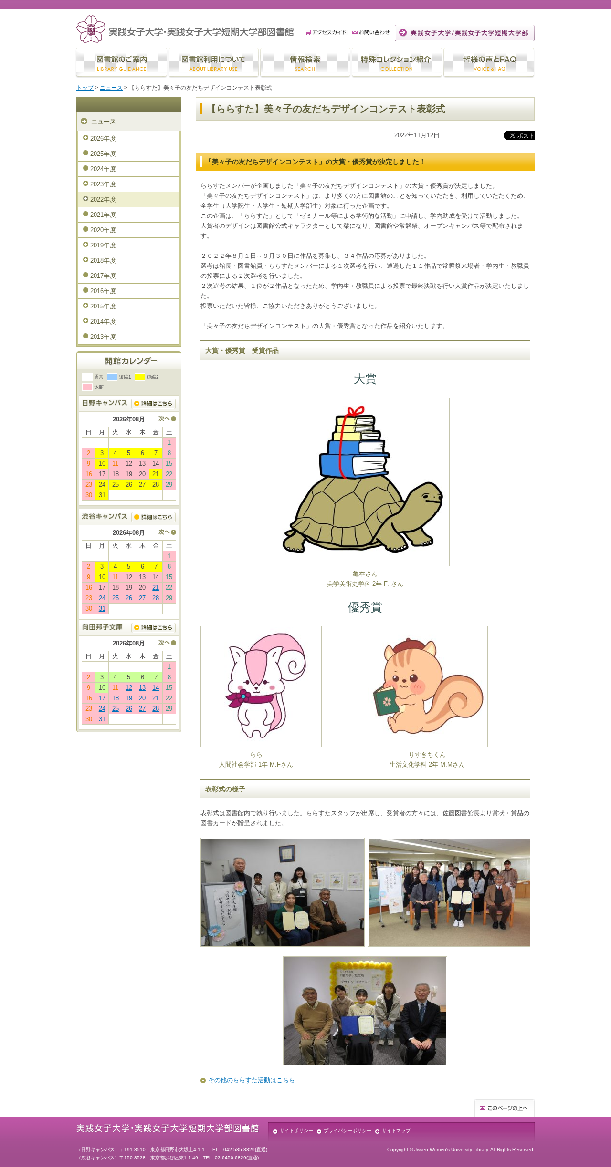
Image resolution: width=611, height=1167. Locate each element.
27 (142, 598)
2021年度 (103, 214)
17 (102, 698)
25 (115, 598)
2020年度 (103, 230)
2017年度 (103, 275)
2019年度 (103, 245)
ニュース (111, 87)
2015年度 (103, 306)
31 (102, 608)
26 (129, 598)
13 (142, 687)
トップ (85, 87)
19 (129, 698)
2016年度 (103, 291)
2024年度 (103, 169)
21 (155, 587)
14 (155, 687)
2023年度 (103, 184)
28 (155, 598)
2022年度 (103, 199)
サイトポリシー (296, 1130)
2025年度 (103, 153)
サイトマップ (396, 1130)
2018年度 (103, 260)
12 (129, 687)
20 (142, 698)
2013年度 (103, 336)
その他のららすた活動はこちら (251, 1080)
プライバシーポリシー (347, 1130)
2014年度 (103, 321)
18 (115, 698)
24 (102, 598)
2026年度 (103, 138)
